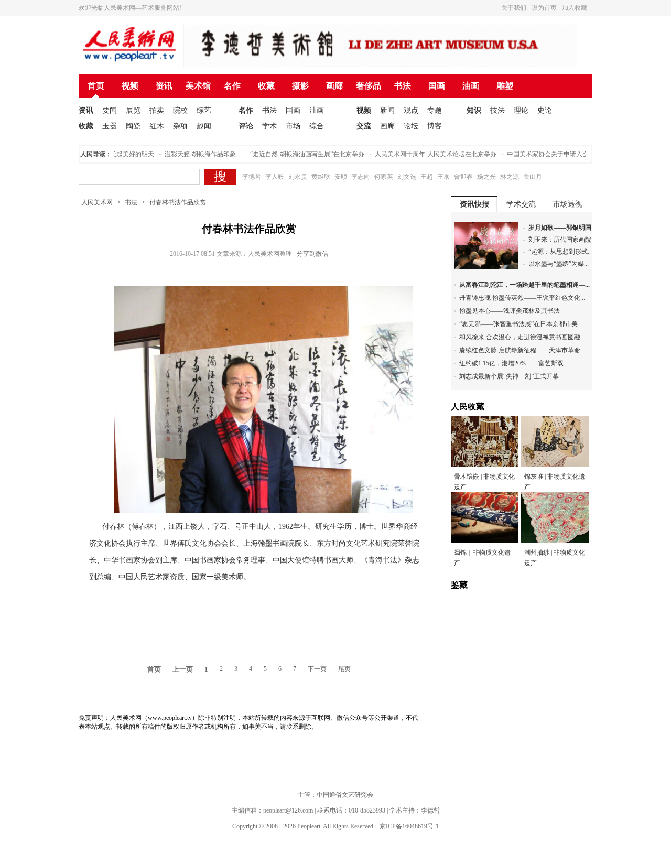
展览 (133, 110)
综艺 (204, 110)
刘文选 (406, 176)
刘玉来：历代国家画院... (562, 239)
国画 (436, 85)
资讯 (164, 85)
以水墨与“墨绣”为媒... (558, 263)
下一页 (317, 669)
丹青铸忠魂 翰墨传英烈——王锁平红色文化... (522, 297)
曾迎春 (463, 176)
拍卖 (156, 110)
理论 (521, 110)
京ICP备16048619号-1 (409, 826)
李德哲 (251, 176)
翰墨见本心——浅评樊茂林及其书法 (509, 311)
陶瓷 (133, 126)
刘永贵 (297, 176)
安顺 (340, 176)
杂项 (180, 126)
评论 (246, 126)
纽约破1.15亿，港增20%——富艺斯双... (513, 363)
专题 (434, 110)
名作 (232, 85)
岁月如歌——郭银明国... (562, 227)
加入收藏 (574, 8)
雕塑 (504, 85)
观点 (411, 110)
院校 (180, 110)
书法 (402, 85)
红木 (156, 126)
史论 (544, 110)
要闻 (109, 110)
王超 (426, 176)
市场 (293, 126)
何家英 (383, 176)
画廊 (334, 85)
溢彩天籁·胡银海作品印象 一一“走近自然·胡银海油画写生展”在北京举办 (255, 154)
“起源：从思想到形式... (560, 251)
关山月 (532, 176)
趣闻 (204, 126)
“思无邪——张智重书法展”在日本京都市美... (520, 324)
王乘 (443, 176)
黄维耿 (320, 176)
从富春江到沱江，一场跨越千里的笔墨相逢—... (524, 284)
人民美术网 (97, 202)
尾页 (344, 669)
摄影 (300, 85)
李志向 (360, 176)
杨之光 (486, 176)
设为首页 (544, 8)
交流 (363, 126)
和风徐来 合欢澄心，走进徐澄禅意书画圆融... (522, 337)
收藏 (266, 85)
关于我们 (513, 8)
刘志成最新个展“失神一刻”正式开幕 (509, 376)
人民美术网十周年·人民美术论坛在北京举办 (426, 154)
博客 (434, 126)
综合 (316, 126)
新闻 (387, 110)
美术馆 (198, 85)
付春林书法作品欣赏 (177, 202)
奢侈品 (368, 85)
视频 (130, 85)
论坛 (411, 126)
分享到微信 (312, 253)
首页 (96, 85)
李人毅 (274, 176)
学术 (269, 126)
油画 (470, 85)
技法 (497, 110)
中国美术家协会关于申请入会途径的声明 (554, 154)
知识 (474, 110)
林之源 (509, 176)
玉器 (109, 126)
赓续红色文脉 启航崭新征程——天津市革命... (522, 350)
